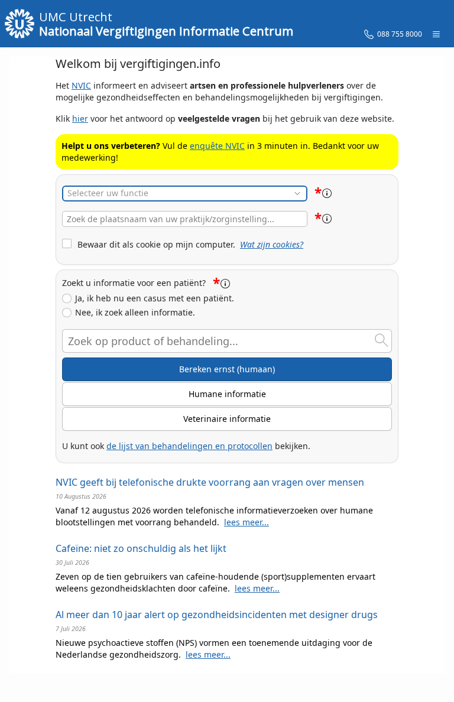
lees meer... (246, 522)
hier (80, 118)
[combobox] (184, 219)
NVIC (81, 85)
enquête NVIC (217, 145)
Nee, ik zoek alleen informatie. (135, 312)
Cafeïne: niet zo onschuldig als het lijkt (141, 548)
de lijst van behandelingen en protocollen (189, 445)
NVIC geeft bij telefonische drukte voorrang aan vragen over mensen (210, 482)
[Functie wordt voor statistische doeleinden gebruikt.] (327, 193)
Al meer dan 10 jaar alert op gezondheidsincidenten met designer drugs (217, 614)
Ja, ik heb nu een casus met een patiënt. (154, 298)
